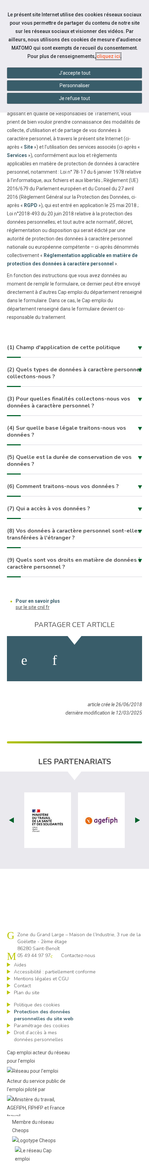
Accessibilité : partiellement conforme (55, 972)
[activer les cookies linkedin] (54, 660)
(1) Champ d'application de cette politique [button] (63, 347)
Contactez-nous (78, 955)
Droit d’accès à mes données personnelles (38, 1036)
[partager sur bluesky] (122, 660)
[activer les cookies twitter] (87, 660)
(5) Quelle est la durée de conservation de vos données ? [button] (69, 460)
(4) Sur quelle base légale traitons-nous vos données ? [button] (66, 431)
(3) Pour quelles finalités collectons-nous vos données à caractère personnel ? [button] (68, 402)
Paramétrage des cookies (41, 1025)
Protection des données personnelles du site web (43, 1015)
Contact (22, 985)
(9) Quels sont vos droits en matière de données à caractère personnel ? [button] (74, 563)
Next (137, 820)
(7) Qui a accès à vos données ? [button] (48, 508)
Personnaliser (75, 85)
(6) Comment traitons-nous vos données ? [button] (63, 486)
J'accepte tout (74, 73)
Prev (11, 820)
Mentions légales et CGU (41, 978)
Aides (20, 965)
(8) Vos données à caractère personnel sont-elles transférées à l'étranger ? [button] (74, 534)
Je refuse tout (74, 98)
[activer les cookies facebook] (24, 660)
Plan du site (27, 992)
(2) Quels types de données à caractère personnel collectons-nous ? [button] (74, 373)
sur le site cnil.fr (33, 607)
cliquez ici (108, 56)
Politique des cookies (37, 1005)
